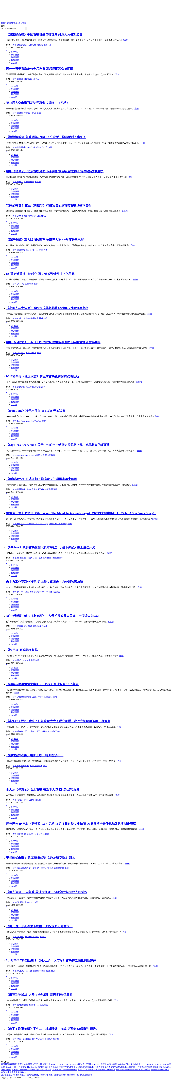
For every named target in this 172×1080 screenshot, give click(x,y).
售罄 (37, 660)
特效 (48, 971)
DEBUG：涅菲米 (99, 1064)
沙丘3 (19, 660)
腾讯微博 (15, 57)
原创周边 (16, 1070)
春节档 (42, 147)
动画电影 (48, 697)
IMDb (52, 971)
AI (32, 902)
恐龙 (30, 45)
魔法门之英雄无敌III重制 (89, 1070)
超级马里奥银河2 (40, 558)
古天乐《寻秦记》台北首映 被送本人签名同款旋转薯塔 (42, 789)
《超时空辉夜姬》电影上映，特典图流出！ (34, 755)
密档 (34, 113)
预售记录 (32, 216)
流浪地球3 (21, 147)
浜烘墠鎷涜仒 (19, 1075)
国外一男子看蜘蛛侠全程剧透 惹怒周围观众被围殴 (39, 68)
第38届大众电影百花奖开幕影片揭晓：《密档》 (38, 102)
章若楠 (27, 182)
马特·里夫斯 (32, 489)
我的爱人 (21, 353)
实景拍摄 (43, 626)
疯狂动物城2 (22, 1005)
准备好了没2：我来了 (26, 731)
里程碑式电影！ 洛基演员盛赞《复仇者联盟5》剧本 (40, 857)
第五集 (56, 1039)
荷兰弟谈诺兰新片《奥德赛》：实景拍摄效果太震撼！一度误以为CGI (52, 615)
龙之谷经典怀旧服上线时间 (123, 1067)
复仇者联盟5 (22, 868)
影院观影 (35, 937)
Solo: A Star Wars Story (58, 524)
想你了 (20, 182)
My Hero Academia (25, 455)
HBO (34, 387)
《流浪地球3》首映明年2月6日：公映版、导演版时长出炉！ (46, 137)
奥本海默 (28, 558)
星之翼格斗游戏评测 (153, 1067)
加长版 (38, 800)
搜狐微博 (15, 60)
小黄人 (20, 318)
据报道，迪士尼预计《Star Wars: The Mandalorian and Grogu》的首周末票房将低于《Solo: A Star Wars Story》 (81, 513)
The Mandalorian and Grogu (36, 524)
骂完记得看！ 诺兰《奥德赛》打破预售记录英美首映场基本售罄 (48, 205)
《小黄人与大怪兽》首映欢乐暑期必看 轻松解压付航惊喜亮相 (47, 308)
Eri (34, 455)
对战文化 (71, 1067)
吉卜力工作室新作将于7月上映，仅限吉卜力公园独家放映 (44, 581)
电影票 (32, 660)
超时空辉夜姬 (23, 766)
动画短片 (40, 455)
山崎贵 (46, 834)
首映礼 (33, 353)
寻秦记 (20, 800)
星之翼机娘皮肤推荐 (58, 1067)
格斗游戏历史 (124, 1064)
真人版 (29, 250)
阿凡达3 (20, 902)
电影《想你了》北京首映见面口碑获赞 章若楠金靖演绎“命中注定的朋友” (55, 171)
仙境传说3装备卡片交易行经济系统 (35, 1070)
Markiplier (30, 421)
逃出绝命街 (22, 45)
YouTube (38, 421)
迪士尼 (35, 250)
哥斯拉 (40, 834)
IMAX (25, 660)
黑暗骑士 (55, 489)
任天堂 (41, 697)
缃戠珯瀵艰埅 (86, 1075)
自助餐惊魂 (145, 1070)
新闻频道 (11, 23)
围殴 (30, 79)
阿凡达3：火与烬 (24, 971)
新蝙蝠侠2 (21, 489)
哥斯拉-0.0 (21, 834)
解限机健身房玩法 (9, 1064)
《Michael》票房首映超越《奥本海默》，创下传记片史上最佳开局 (50, 547)
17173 (3, 23)
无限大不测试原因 (102, 1067)
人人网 (14, 63)
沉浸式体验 (55, 731)
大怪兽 (27, 318)
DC (23, 284)
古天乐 (27, 800)
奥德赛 (25, 216)
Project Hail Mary (55, 558)
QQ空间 (14, 52)
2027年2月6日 (33, 147)
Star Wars (21, 524)
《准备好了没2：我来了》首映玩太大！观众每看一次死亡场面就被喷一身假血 (58, 721)
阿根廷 (36, 79)
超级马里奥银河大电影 (27, 697)
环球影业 (34, 318)
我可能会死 (43, 1067)
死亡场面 (41, 731)
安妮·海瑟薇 (37, 45)
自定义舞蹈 (112, 1064)
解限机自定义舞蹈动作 (16, 1072)
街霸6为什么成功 (107, 1070)
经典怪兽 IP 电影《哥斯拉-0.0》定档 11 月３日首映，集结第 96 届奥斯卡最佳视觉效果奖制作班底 (71, 823)
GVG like (145, 1064)
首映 (15, 45)
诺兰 (19, 216)
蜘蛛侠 (20, 79)
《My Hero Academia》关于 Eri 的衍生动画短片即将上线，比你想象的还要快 (58, 444)
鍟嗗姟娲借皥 (46, 1075)
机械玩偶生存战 (45, 1039)
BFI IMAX (41, 216)
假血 (47, 731)
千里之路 (140, 1067)
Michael (20, 558)
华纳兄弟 (47, 45)
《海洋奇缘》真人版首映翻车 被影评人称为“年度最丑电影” (45, 239)
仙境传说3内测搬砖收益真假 (64, 1070)
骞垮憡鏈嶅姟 (33, 1075)
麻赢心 (38, 182)
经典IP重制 (21, 1067)
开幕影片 (28, 113)
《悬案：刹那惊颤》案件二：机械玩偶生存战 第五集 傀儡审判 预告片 (52, 1028)
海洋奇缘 (21, 250)
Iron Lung (21, 421)
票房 (36, 284)
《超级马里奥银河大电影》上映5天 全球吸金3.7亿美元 (42, 684)
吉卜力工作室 (23, 592)
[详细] (125, 40)
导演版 (49, 147)
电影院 (43, 937)
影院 (45, 766)
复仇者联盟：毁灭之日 (39, 868)
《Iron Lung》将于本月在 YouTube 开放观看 (35, 410)
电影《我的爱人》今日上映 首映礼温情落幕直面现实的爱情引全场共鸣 (53, 342)
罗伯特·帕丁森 (44, 489)
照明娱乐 (43, 318)
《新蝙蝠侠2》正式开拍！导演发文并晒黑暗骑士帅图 (41, 479)
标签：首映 (21, 23)
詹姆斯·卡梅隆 (39, 971)
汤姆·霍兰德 (33, 626)
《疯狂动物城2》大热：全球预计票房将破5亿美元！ (41, 994)
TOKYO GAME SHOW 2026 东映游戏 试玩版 (71, 1064)
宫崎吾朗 (57, 592)
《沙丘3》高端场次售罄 (22, 650)
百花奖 (20, 113)
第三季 (29, 387)
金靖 (32, 182)
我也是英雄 (50, 455)
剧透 (26, 79)
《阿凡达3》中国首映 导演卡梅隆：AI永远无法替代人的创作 (46, 892)
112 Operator (32, 1067)
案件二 (35, 1039)
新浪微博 (15, 55)
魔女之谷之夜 (36, 592)
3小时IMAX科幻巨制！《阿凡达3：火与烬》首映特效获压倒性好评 (51, 960)
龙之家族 (21, 387)
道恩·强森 (43, 250)
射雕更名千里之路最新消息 (38, 1064)
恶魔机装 (22, 1064)
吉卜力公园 (47, 592)
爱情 (39, 353)
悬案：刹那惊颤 (24, 1039)
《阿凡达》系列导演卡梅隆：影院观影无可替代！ (39, 926)
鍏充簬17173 (6, 1075)
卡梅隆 (28, 902)
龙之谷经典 (135, 1064)
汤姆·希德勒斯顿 (56, 868)
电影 (39, 113)
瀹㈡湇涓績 (73, 1075)
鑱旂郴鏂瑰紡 (60, 1075)
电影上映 (34, 766)
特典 (40, 766)
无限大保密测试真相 (85, 1067)
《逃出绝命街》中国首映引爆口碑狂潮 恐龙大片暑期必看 (44, 34)
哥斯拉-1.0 (31, 834)
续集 (32, 800)
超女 (19, 284)
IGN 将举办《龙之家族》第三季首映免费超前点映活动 (42, 376)
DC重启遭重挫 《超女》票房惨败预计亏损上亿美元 (40, 274)
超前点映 (41, 387)
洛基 (67, 868)
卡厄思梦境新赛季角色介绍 (128, 1070)
